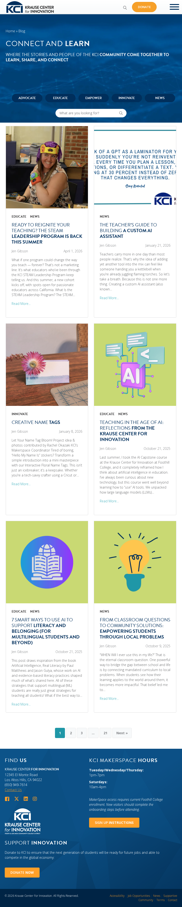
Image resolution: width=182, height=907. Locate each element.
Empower (93, 98)
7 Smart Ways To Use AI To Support (46, 631)
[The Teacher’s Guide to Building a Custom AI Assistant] (135, 167)
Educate (60, 98)
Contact (172, 900)
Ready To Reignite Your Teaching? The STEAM (47, 233)
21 (105, 733)
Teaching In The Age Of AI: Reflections (132, 431)
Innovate (126, 98)
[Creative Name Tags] (47, 364)
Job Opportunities (139, 896)
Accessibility (117, 896)
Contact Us (13, 789)
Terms (160, 900)
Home (10, 31)
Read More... (21, 303)
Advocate (27, 98)
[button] (124, 7)
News (160, 98)
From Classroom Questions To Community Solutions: (135, 628)
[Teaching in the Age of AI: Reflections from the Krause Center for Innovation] (135, 364)
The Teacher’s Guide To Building (128, 230)
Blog (21, 31)
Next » (122, 733)
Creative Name (36, 422)
